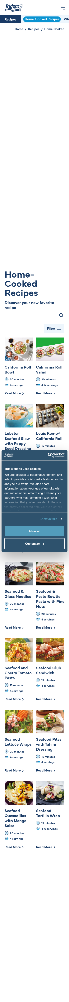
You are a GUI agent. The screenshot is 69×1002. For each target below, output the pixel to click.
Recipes (10, 19)
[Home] (13, 8)
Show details (48, 519)
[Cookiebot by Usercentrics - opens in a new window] (49, 455)
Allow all (34, 531)
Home (19, 29)
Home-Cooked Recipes (42, 18)
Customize (32, 543)
